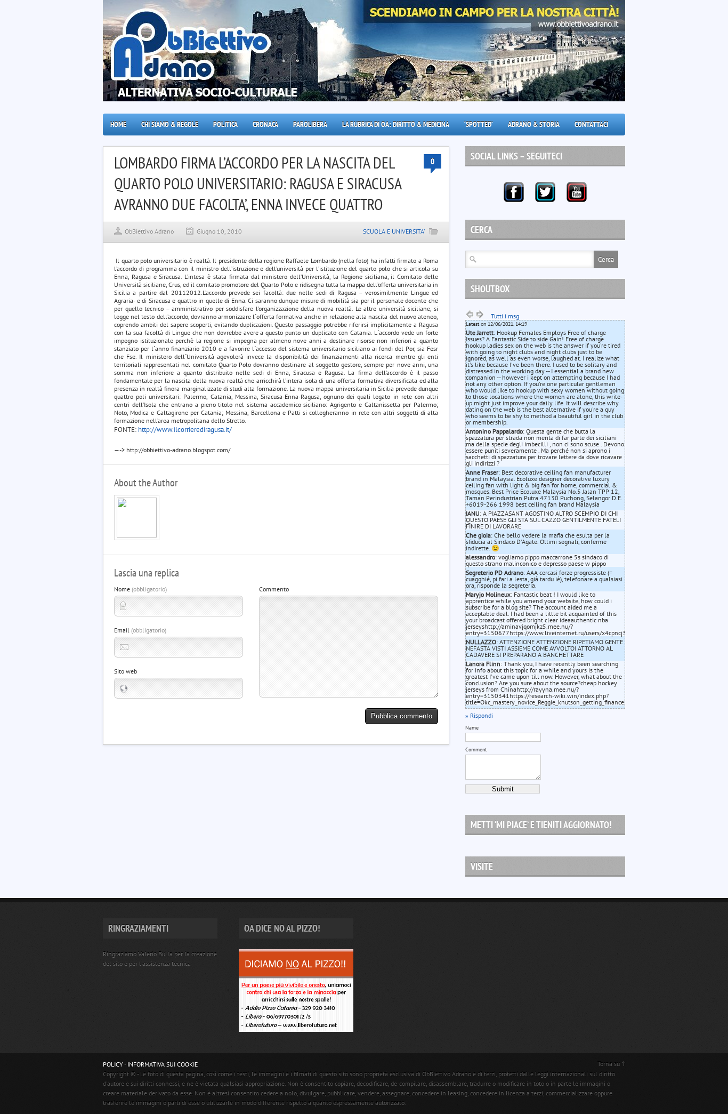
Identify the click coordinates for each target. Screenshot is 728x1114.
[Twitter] (545, 192)
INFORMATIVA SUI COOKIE (162, 1064)
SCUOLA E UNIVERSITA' (394, 231)
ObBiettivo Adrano (149, 231)
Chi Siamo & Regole (169, 124)
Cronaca (265, 124)
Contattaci (591, 124)
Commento (274, 589)
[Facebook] (513, 192)
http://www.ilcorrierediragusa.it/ (185, 429)
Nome (140, 589)
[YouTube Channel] (576, 192)
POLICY (113, 1064)
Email (140, 630)
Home (118, 124)
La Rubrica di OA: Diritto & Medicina (395, 124)
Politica (225, 124)
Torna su (608, 1064)
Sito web (125, 671)
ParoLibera (310, 124)
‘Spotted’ (478, 124)
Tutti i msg (505, 316)
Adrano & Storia (534, 124)
